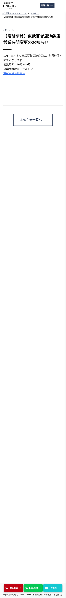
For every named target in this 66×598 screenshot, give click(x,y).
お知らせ (35, 13)
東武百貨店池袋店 (14, 73)
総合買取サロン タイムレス (14, 13)
